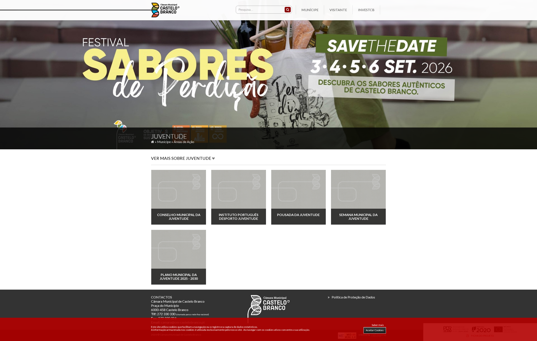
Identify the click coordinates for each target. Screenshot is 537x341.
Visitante (338, 10)
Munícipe (309, 10)
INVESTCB (366, 10)
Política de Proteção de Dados (353, 297)
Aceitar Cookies (375, 330)
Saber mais (378, 325)
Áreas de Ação (184, 142)
